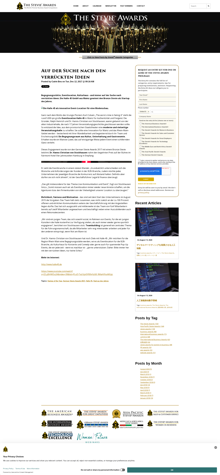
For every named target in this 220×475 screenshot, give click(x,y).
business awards (146, 253)
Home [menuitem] (75, 6)
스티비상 (145, 337)
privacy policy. (144, 193)
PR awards (145, 347)
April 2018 (145, 390)
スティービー (156, 253)
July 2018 (145, 385)
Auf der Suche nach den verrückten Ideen (73, 73)
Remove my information (147, 184)
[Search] (208, 6)
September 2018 (147, 382)
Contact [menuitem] (141, 6)
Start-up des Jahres (101, 281)
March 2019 (145, 374)
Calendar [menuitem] (97, 6)
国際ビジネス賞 (141, 255)
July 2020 (144, 372)
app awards (146, 350)
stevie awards (147, 329)
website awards (147, 352)
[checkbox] (157, 139)
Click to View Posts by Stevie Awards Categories (110, 57)
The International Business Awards (155, 339)
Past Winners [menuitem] (126, 6)
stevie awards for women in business (156, 345)
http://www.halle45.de (51, 264)
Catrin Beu (57, 81)
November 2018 (147, 377)
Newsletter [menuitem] (110, 6)
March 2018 (145, 393)
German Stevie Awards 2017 (74, 281)
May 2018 (144, 387)
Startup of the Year (54, 281)
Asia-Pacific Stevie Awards (152, 326)
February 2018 (146, 395)
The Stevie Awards (167, 253)
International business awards (153, 334)
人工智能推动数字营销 (147, 300)
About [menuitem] (85, 6)
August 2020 (146, 369)
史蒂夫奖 (170, 307)
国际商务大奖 (162, 307)
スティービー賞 (152, 255)
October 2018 (146, 379)
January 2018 (146, 398)
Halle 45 (89, 281)
